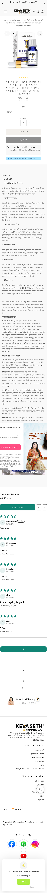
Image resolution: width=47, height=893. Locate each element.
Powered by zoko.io (4, 468)
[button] (40, 789)
